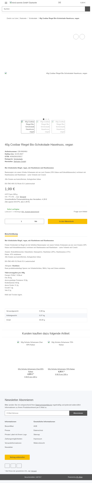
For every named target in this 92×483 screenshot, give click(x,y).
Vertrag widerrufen (17, 457)
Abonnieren (78, 413)
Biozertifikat (9, 426)
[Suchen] (87, 8)
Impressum (38, 439)
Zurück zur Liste (12, 18)
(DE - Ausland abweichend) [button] (30, 212)
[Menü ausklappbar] (6, 1)
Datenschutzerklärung (43, 405)
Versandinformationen (13, 443)
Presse (7, 430)
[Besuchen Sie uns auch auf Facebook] (7, 466)
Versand (23, 197)
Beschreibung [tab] (11, 234)
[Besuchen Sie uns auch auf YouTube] (13, 466)
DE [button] (59, 3)
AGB (35, 426)
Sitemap (37, 434)
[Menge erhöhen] (41, 221)
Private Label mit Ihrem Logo (16, 434)
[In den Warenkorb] (7, 31)
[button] (67, 2)
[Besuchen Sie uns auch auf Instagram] (19, 466)
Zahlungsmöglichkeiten (13, 439)
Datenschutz (38, 430)
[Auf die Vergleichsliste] (76, 36)
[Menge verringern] (7, 221)
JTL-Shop (79, 477)
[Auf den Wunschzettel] (82, 36)
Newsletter (9, 447)
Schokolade (18, 159)
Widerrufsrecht (39, 443)
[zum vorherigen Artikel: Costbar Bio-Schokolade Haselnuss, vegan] (79, 23)
